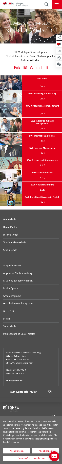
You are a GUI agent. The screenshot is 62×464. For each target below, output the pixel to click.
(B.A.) (42, 86)
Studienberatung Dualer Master (19, 333)
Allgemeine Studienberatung (17, 273)
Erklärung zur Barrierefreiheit (18, 280)
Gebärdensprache (12, 296)
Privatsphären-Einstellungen (31, 458)
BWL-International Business (42, 138)
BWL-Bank (42, 79)
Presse (6, 318)
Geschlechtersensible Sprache (18, 303)
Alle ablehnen (45, 451)
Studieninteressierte (14, 242)
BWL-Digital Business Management (42, 106)
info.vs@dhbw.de (14, 381)
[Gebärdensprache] (59, 64)
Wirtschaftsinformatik (42, 175)
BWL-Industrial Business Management (42, 125)
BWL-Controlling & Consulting (42, 96)
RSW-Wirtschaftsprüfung (42, 187)
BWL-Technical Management (42, 150)
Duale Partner (11, 227)
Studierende (10, 250)
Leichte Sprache (11, 288)
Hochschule (9, 219)
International (10, 235)
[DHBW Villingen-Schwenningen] (15, 4)
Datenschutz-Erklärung (38, 438)
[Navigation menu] (57, 4)
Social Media (9, 326)
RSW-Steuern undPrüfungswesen (42, 163)
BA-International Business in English (42, 199)
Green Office (9, 311)
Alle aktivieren (16, 451)
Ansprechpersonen (12, 265)
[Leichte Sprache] (59, 57)
